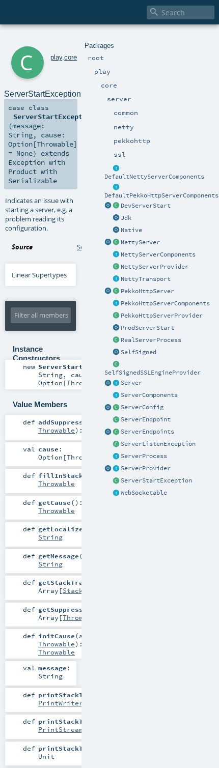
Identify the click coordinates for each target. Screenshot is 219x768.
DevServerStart (146, 205)
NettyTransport (146, 278)
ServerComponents (149, 395)
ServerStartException (156, 480)
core (70, 57)
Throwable (56, 430)
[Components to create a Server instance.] (116, 395)
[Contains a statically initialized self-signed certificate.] (116, 353)
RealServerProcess (151, 340)
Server (131, 382)
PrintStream (60, 729)
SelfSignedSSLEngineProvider (152, 372)
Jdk (126, 217)
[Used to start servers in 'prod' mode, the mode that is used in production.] (116, 328)
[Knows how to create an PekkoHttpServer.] (116, 316)
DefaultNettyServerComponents (154, 176)
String (50, 537)
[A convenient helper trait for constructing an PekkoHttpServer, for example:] (116, 187)
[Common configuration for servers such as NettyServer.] (116, 408)
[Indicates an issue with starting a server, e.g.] (116, 481)
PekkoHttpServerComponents (165, 303)
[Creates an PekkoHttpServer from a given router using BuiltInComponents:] (108, 292)
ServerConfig (142, 407)
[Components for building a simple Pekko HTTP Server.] (116, 304)
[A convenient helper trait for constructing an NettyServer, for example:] (116, 168)
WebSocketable (144, 492)
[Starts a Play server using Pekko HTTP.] (116, 292)
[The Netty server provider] (116, 267)
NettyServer (140, 242)
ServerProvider (146, 468)
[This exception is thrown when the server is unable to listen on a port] (116, 444)
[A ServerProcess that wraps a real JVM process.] (116, 340)
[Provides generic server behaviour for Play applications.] (116, 383)
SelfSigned (138, 352)
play (56, 57)
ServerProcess (144, 456)
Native (131, 230)
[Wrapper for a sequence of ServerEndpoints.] (116, 432)
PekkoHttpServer (147, 291)
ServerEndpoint (146, 419)
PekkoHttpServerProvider (162, 315)
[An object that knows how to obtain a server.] (116, 469)
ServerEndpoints (147, 431)
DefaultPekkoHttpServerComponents (161, 195)
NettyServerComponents (158, 254)
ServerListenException (158, 443)
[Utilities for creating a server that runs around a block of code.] (108, 383)
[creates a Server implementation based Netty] (116, 243)
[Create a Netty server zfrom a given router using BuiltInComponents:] (108, 243)
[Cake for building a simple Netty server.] (116, 255)
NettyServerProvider (154, 266)
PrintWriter (60, 703)
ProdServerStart (147, 327)
